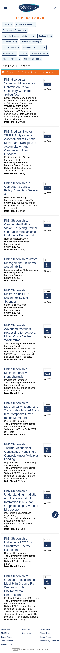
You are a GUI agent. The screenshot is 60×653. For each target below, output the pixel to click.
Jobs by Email (7, 641)
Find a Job (5, 629)
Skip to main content (11, 2)
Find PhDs (5, 633)
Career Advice (6, 637)
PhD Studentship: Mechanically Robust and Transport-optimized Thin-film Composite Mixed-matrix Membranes (21, 410)
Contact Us (26, 633)
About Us (26, 629)
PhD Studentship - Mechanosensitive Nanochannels (16, 372)
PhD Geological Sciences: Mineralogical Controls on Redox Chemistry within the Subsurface (20, 87)
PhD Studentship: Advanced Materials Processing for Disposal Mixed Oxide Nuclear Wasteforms (20, 332)
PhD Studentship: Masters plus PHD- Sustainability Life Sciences (17, 295)
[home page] (28, 11)
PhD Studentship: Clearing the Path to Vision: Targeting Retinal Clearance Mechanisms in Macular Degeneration (20, 228)
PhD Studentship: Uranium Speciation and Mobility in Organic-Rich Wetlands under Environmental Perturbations (20, 585)
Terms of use (45, 629)
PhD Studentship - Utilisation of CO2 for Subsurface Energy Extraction (18, 544)
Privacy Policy (45, 633)
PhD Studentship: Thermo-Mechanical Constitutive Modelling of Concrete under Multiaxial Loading (21, 451)
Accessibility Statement (49, 641)
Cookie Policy (45, 637)
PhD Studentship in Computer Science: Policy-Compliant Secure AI (21, 188)
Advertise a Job (7, 645)
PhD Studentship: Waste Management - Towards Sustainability (20, 262)
